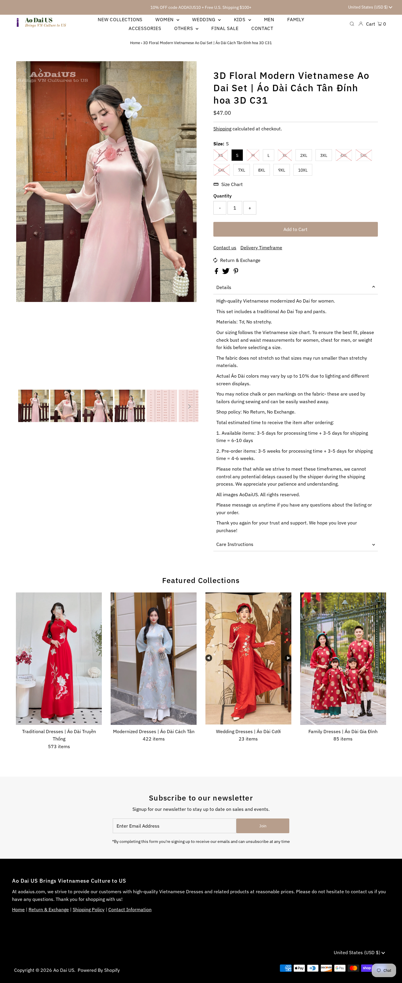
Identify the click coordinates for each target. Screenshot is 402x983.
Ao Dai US (63, 970)
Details (223, 287)
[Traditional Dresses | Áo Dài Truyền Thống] (59, 658)
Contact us (224, 247)
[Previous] (25, 70)
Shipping (222, 129)
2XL (303, 155)
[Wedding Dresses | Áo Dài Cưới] (248, 658)
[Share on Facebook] (217, 272)
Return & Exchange (240, 260)
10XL (303, 170)
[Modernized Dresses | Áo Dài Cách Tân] (154, 658)
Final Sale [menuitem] (224, 28)
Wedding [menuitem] (204, 19)
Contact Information (130, 909)
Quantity (222, 196)
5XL (363, 155)
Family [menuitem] (295, 19)
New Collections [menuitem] (120, 19)
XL (285, 155)
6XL (221, 170)
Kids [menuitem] (240, 19)
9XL (281, 170)
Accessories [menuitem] (145, 28)
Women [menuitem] (165, 19)
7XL (241, 170)
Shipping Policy (88, 909)
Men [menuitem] (269, 19)
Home (135, 42)
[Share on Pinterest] (236, 272)
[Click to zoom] (187, 70)
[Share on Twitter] (226, 272)
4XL (343, 155)
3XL (323, 155)
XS (220, 155)
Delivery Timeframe (261, 247)
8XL (261, 170)
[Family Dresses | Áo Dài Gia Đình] (343, 658)
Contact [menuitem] (262, 28)
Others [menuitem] (184, 28)
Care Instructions (234, 544)
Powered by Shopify (99, 970)
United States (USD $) (368, 7)
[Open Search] (352, 23)
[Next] (40, 70)
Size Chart (232, 184)
